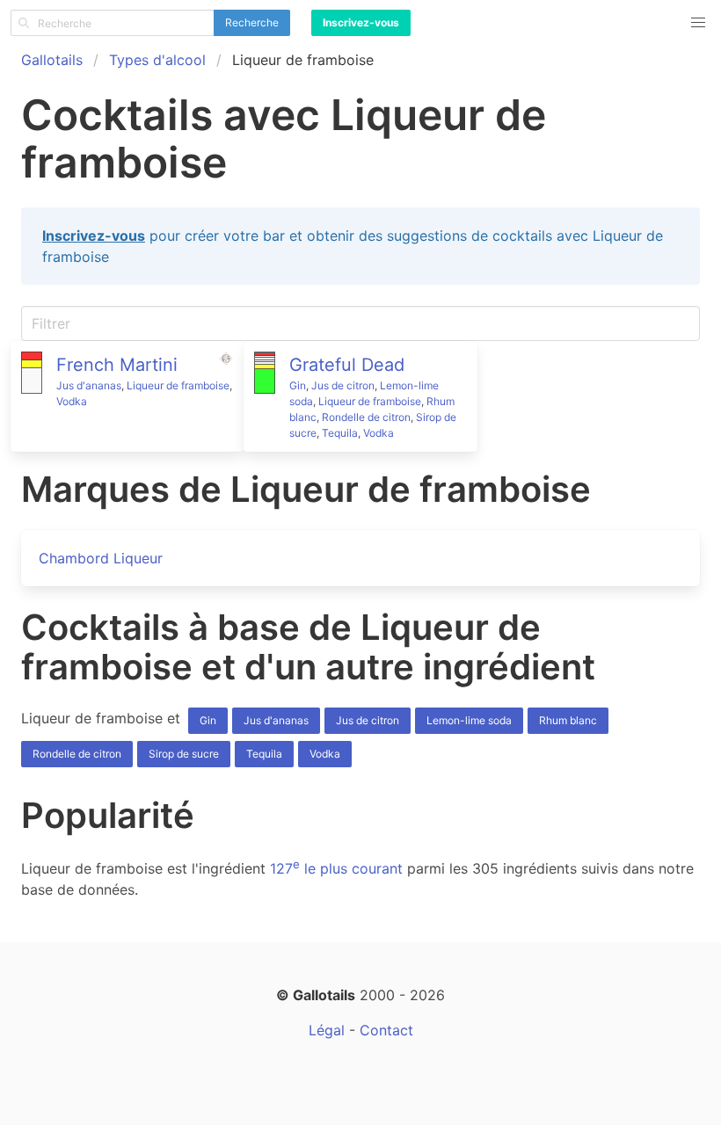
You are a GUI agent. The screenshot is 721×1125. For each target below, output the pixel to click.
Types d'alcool (157, 60)
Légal (327, 1030)
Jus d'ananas (88, 385)
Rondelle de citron (366, 417)
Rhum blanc (568, 720)
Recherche (252, 22)
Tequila (340, 432)
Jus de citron (343, 385)
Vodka (71, 401)
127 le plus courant (336, 868)
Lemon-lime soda (469, 720)
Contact (386, 1030)
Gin (297, 385)
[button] (698, 23)
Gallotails (52, 60)
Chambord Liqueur (101, 558)
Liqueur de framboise (178, 385)
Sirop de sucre (184, 753)
